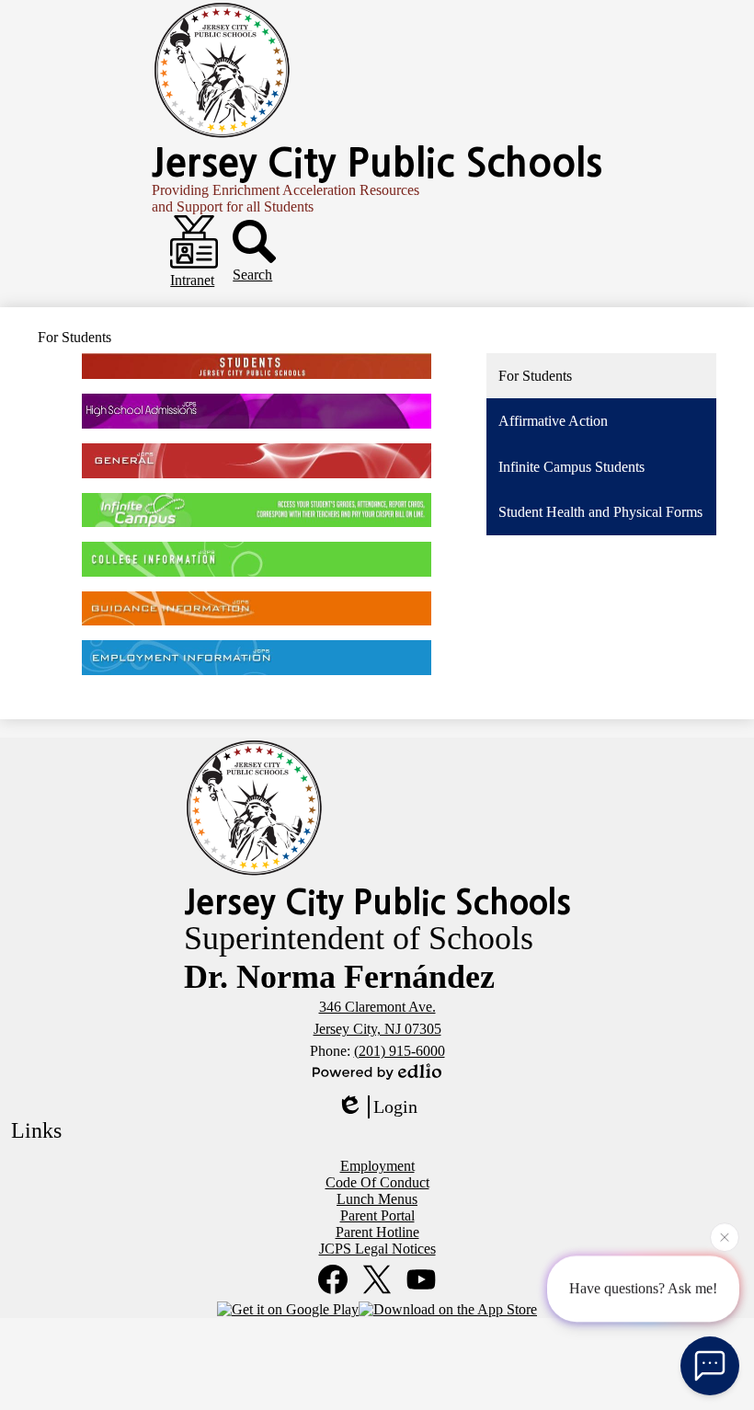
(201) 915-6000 (399, 1051)
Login (395, 1106)
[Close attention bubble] (724, 1237)
